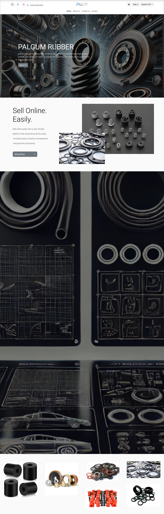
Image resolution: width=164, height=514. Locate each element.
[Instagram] (23, 4)
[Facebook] (18, 4)
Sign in (135, 4)
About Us (23, 65)
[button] (12, 4)
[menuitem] (69, 11)
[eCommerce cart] (129, 4)
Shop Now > (25, 154)
